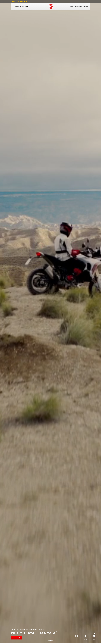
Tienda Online (71, 6)
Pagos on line (85, 6)
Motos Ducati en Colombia (51, 6)
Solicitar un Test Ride (24, 6)
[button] (48, 640)
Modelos (17, 6)
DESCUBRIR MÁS (16, 637)
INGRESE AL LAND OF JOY (23, 1)
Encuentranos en (78, 6)
